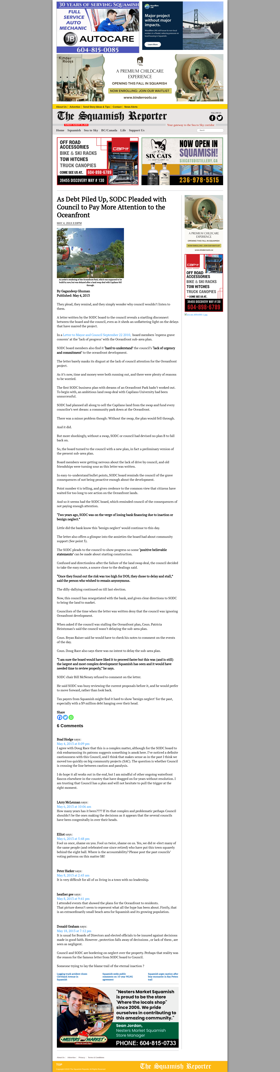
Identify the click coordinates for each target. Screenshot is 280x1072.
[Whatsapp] (71, 717)
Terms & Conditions (96, 1057)
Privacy (82, 1057)
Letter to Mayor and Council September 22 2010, (97, 335)
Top (59, 1064)
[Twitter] (65, 717)
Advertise (72, 1057)
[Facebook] (59, 717)
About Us (61, 1057)
